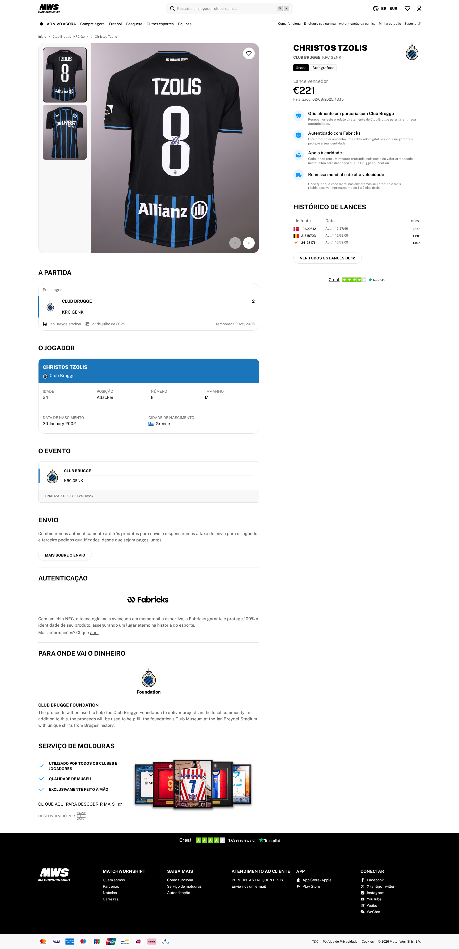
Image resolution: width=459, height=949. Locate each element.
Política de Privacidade (340, 941)
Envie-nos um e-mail (249, 886)
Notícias (110, 893)
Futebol (115, 24)
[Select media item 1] (65, 75)
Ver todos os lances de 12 (327, 258)
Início (42, 37)
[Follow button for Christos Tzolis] (249, 53)
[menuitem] (385, 8)
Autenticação (178, 893)
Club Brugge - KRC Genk (70, 37)
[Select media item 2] (65, 132)
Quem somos (114, 880)
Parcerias (111, 886)
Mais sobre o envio (65, 555)
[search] (229, 8)
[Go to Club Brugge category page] (50, 307)
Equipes (185, 24)
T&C (315, 941)
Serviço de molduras (184, 886)
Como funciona (180, 880)
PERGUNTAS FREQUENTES (255, 880)
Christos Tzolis (106, 37)
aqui (94, 632)
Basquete (134, 24)
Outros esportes (160, 24)
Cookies (368, 941)
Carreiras (110, 899)
